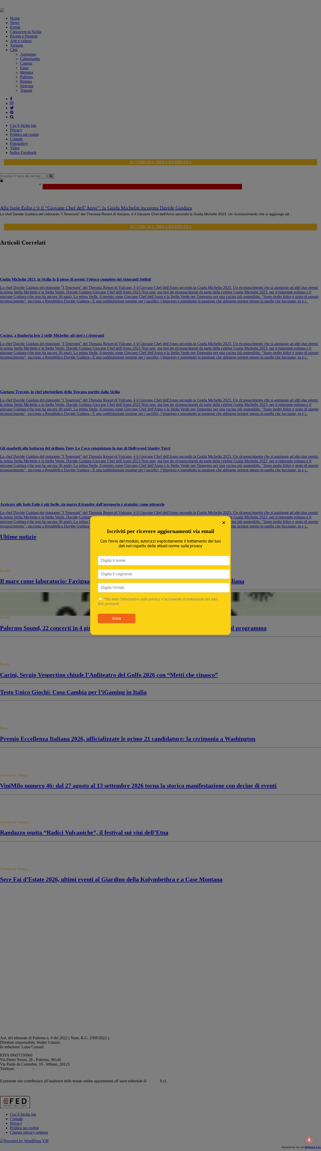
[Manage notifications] (309, 1140)
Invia (116, 618)
